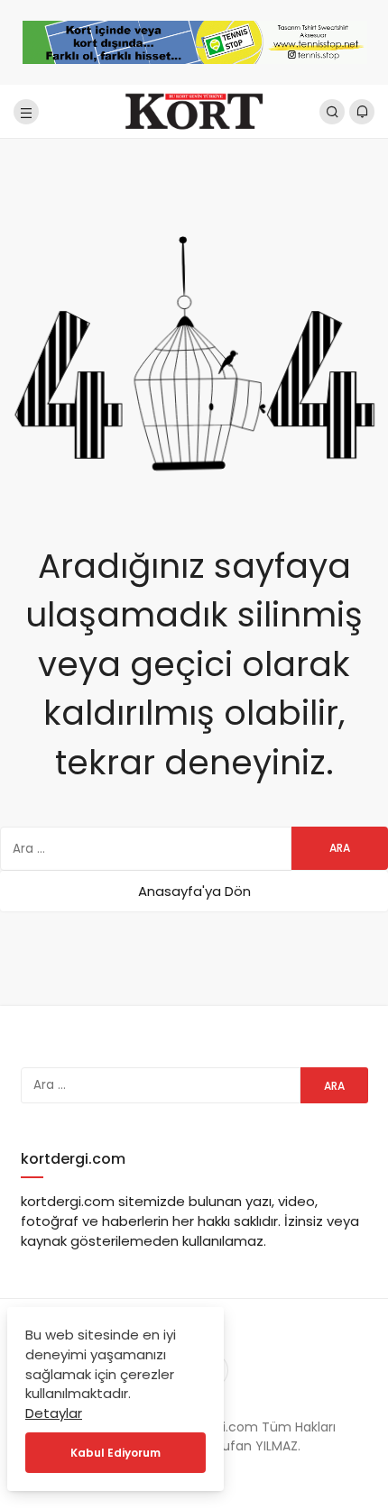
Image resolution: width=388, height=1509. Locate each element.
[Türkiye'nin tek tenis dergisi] (193, 110)
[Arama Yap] (332, 111)
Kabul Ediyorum (115, 1452)
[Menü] (26, 111)
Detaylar (53, 1413)
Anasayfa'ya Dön (194, 891)
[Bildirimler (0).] (361, 111)
